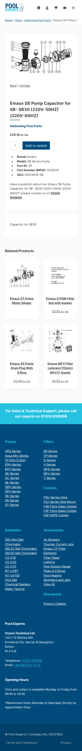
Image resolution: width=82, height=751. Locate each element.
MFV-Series (52, 473)
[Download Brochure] (38, 8)
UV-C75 (10, 566)
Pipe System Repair (57, 566)
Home (9, 20)
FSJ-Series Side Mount (60, 502)
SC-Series (12, 478)
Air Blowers (52, 540)
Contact (24, 86)
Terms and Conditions (21, 743)
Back (13, 86)
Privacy (66, 743)
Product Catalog (55, 604)
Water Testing (14, 589)
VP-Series (51, 456)
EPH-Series (13, 464)
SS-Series (12, 500)
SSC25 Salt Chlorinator (21, 549)
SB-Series (12, 473)
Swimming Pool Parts (37, 20)
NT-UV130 (12, 575)
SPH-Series (13, 487)
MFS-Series (52, 469)
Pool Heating (53, 575)
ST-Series (12, 505)
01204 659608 (54, 416)
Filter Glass (52, 558)
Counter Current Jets (59, 544)
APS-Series (13, 451)
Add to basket (36, 146)
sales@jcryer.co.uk (27, 665)
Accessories (53, 530)
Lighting (49, 562)
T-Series (50, 478)
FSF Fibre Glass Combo (60, 511)
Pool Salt (11, 580)
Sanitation (13, 530)
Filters (49, 442)
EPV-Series (13, 469)
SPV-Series (13, 491)
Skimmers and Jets (57, 580)
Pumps (10, 442)
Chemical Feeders (17, 584)
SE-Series (12, 482)
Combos (50, 488)
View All (49, 584)
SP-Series (50, 451)
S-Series (50, 460)
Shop (18, 20)
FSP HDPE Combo (56, 515)
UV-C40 (10, 562)
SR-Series (12, 496)
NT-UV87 (11, 571)
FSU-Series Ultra (55, 497)
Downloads (52, 594)
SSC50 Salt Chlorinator (21, 553)
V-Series (50, 464)
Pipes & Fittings (54, 571)
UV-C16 (10, 558)
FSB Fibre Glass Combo (60, 506)
